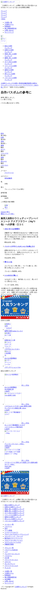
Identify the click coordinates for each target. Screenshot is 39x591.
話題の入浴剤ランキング (13, 507)
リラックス (4, 153)
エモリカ (8, 562)
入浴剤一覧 (8, 22)
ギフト (3, 149)
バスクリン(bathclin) (11, 550)
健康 (2, 145)
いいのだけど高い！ (11, 275)
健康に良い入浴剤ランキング (14, 511)
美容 (2, 141)
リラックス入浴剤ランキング (14, 515)
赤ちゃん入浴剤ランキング (14, 519)
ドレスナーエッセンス (12, 554)
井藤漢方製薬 (9, 544)
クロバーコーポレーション (14, 540)
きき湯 (7, 558)
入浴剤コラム (9, 24)
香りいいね (8, 262)
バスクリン (8, 526)
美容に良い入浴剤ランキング (14, 509)
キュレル (8, 568)
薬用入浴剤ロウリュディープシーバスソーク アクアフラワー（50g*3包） (19, 85)
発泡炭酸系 (24, 83)
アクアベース (9, 173)
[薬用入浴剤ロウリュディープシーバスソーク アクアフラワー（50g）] (7, 208)
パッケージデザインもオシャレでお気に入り (20, 246)
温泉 (2, 157)
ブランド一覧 (9, 548)
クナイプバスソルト (11, 560)
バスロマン (8, 556)
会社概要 (8, 579)
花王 (6, 528)
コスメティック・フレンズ (14, 536)
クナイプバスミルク (11, 566)
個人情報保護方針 (11, 28)
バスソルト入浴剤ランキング (14, 521)
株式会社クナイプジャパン (14, 538)
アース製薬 (8, 530)
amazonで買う (5, 212)
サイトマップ (9, 32)
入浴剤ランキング (7, 83)
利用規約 (8, 26)
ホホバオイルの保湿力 (12, 229)
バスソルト (4, 165)
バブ (6, 552)
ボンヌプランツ (10, 564)
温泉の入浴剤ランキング (13, 517)
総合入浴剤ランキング (12, 505)
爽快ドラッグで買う (7, 214)
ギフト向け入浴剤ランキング (14, 513)
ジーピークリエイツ (11, 532)
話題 (2, 137)
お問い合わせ (9, 30)
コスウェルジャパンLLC (13, 542)
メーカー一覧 (9, 524)
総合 (2, 133)
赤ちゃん (4, 161)
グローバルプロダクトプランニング (17, 534)
